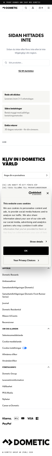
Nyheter (15, 399)
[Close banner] (48, 193)
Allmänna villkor (9, 354)
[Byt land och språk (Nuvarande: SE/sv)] (48, 2)
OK (26, 251)
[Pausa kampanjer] (4, 2)
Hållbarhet (7, 386)
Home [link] (4, 142)
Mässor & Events (9, 316)
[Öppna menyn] (48, 8)
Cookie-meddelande (12, 341)
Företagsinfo (9, 367)
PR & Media (16, 392)
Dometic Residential (20, 309)
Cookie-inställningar (11, 348)
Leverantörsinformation (13, 380)
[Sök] (25, 8)
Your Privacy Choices (24, 260)
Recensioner (8, 322)
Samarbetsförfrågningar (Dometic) (18, 287)
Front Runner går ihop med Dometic (23, 2)
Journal (5, 303)
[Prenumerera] (47, 175)
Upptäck (6, 268)
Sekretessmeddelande (12, 335)
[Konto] (32, 8)
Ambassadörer (9, 281)
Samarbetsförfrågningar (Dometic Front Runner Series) (23, 295)
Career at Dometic (19, 405)
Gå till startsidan (26, 71)
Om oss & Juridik (10, 329)
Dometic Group (18, 373)
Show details (36, 241)
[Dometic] (10, 8)
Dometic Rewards (10, 274)
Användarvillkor (9, 360)
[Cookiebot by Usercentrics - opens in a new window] (30, 193)
